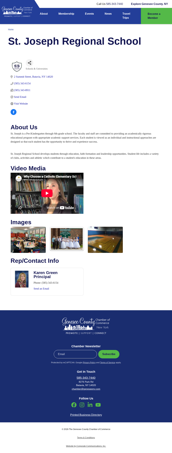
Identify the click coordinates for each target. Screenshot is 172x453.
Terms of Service (107, 362)
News (108, 13)
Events (89, 13)
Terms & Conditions (86, 438)
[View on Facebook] (13, 114)
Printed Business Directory (86, 414)
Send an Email (41, 288)
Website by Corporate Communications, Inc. (86, 446)
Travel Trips (126, 15)
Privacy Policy (89, 362)
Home (11, 29)
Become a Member (154, 15)
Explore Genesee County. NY (149, 4)
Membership (66, 13)
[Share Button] (29, 63)
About (44, 13)
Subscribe (108, 354)
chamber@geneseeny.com (86, 389)
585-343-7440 (114, 4)
